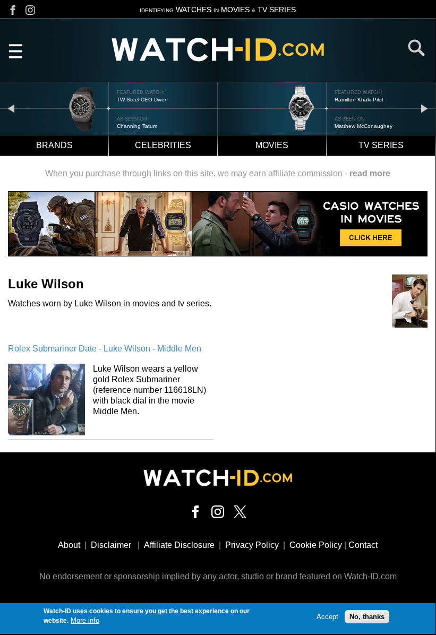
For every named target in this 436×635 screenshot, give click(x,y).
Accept (327, 617)
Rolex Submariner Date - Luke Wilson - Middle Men (104, 348)
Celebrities (163, 145)
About (69, 545)
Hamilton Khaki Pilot (359, 99)
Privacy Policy (252, 545)
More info (85, 620)
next (424, 108)
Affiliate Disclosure (179, 545)
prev (11, 108)
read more (369, 173)
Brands (54, 145)
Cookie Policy (315, 545)
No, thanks (366, 617)
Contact (363, 545)
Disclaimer (111, 545)
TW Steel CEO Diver (141, 99)
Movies (271, 145)
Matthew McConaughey (363, 126)
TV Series (381, 145)
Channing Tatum (137, 126)
